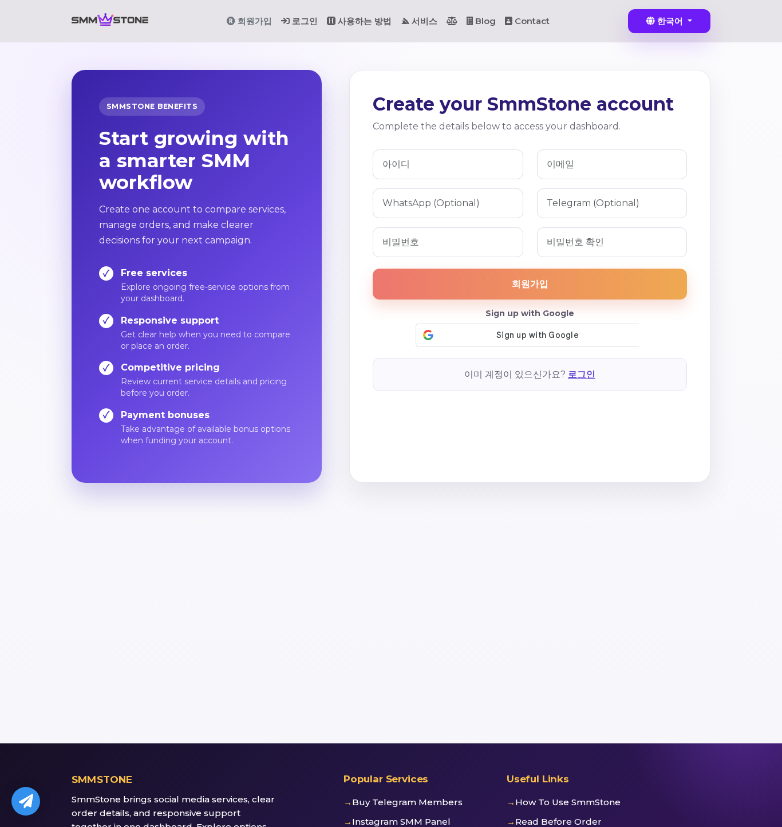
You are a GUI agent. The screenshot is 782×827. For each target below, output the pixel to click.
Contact (531, 20)
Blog (484, 20)
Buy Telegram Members (407, 802)
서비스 (423, 20)
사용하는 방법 (363, 20)
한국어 (670, 20)
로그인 (304, 20)
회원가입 (253, 20)
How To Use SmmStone (568, 802)
